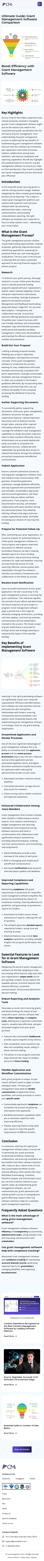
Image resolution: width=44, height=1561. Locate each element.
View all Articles (22, 1449)
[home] (8, 4)
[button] (39, 4)
